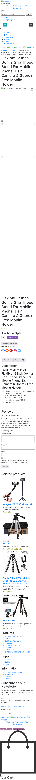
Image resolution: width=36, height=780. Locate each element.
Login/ (7, 20)
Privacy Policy (6, 706)
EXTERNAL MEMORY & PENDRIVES (17, 652)
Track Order (9, 674)
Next (30, 489)
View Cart (3, 729)
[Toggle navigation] (31, 25)
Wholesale (9, 37)
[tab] (8, 360)
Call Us (7, 662)
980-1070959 (6, 717)
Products (9, 35)
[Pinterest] (12, 351)
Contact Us (10, 44)
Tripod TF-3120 (11, 620)
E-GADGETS (9, 650)
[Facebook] (10, 6)
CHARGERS (9, 643)
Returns (7, 679)
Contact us (4, 47)
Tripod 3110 (9, 543)
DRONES (8, 647)
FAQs (7, 664)
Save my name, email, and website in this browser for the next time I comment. (15, 461)
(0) (8, 17)
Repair (8, 39)
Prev (5, 489)
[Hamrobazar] (18, 8)
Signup (12, 20)
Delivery (8, 676)
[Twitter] (20, 351)
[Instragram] (19, 6)
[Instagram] (16, 351)
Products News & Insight (13, 672)
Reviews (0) (19, 360)
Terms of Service (19, 706)
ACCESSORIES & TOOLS (13, 637)
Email (3, 451)
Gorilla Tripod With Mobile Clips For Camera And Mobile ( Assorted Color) (16, 581)
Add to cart (13, 337)
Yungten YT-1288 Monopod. (17, 504)
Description (8, 360)
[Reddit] (7, 351)
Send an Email (10, 660)
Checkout (9, 729)
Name (4, 445)
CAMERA (8, 639)
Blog (7, 41)
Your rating (5, 431)
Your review (6, 434)
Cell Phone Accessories (13, 641)
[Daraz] (28, 6)
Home (8, 33)
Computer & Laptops (12, 645)
